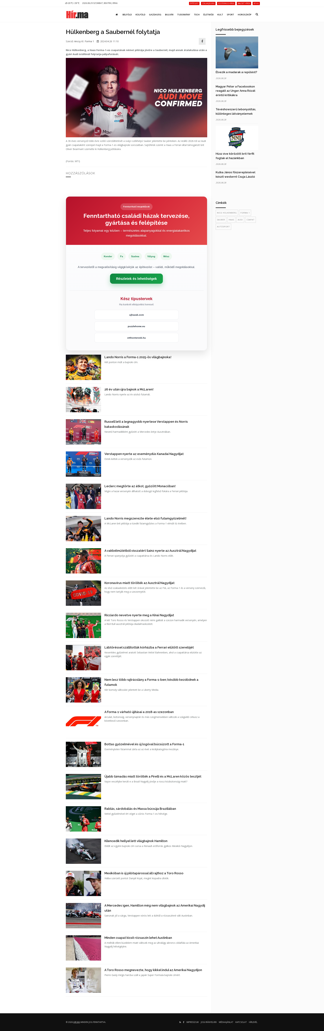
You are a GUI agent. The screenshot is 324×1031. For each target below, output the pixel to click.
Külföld (140, 14)
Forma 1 (89, 41)
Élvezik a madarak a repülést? (236, 72)
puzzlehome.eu (136, 326)
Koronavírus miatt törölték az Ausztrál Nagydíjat (139, 583)
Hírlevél (253, 1022)
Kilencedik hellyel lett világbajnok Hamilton (135, 841)
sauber (221, 219)
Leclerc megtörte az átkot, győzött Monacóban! (140, 486)
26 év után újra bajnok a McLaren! (129, 389)
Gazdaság (155, 14)
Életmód (208, 14)
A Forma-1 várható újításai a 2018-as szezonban (139, 712)
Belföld (127, 14)
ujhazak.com (136, 314)
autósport (223, 226)
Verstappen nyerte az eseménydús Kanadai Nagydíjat (144, 454)
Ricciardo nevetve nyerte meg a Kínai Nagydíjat (139, 615)
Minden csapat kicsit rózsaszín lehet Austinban (138, 937)
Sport (230, 14)
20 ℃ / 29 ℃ (73, 3)
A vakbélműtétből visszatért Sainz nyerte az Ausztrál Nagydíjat (150, 550)
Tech (197, 14)
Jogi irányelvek (209, 1022)
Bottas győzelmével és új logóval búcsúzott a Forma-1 (144, 744)
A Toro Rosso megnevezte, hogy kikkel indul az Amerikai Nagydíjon (153, 970)
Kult (220, 14)
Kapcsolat (241, 1022)
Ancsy (77, 41)
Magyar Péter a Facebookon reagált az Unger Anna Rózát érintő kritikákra (235, 91)
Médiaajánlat (226, 1022)
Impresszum (192, 1022)
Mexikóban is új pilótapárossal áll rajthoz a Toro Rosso (143, 873)
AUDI (240, 219)
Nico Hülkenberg (227, 212)
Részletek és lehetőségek (136, 279)
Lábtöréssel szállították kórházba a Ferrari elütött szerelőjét (149, 647)
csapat (250, 219)
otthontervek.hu (136, 337)
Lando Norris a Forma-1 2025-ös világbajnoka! (137, 357)
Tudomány (183, 14)
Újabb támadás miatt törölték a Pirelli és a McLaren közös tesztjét (152, 776)
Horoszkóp (244, 14)
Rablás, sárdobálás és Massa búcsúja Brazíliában (140, 808)
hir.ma (76, 1022)
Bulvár (169, 14)
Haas (231, 219)
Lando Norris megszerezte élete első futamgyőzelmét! (145, 518)
